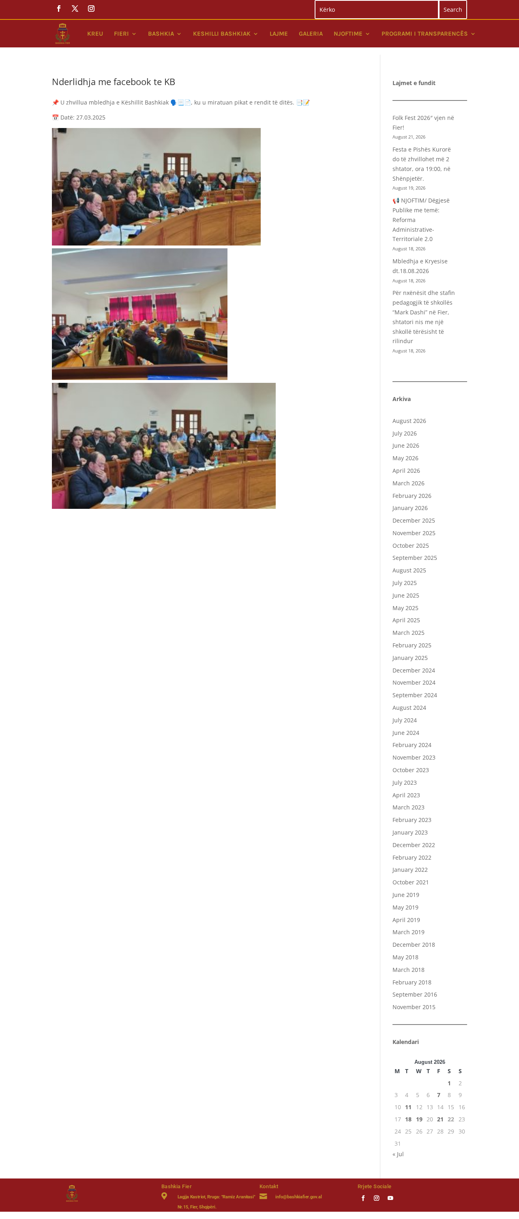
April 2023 (406, 795)
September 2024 (414, 695)
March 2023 (408, 807)
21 (440, 1119)
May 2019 (405, 907)
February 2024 (411, 745)
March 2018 (408, 969)
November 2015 (413, 1007)
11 (408, 1107)
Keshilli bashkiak (222, 33)
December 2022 (413, 845)
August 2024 (409, 707)
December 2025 (413, 520)
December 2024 (413, 670)
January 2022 (410, 869)
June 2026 (405, 445)
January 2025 (410, 658)
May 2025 (405, 608)
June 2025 (405, 595)
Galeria (311, 33)
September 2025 (414, 557)
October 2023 (410, 770)
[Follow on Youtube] (390, 1197)
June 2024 (405, 733)
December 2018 (413, 944)
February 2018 (411, 982)
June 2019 (405, 895)
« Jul (398, 1154)
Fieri (121, 33)
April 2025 (406, 620)
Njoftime (348, 33)
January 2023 (410, 832)
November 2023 (413, 757)
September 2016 (414, 994)
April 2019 (406, 920)
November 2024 (413, 682)
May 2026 (405, 458)
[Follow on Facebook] (363, 1197)
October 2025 (410, 545)
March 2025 (408, 632)
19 (419, 1119)
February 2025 (411, 645)
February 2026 (411, 496)
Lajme (279, 33)
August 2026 (409, 421)
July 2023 (404, 782)
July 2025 (404, 583)
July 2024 (404, 720)
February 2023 (411, 820)
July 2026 (404, 433)
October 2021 (410, 882)
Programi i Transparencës (425, 33)
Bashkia (161, 33)
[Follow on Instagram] (376, 1197)
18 (408, 1119)
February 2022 (411, 857)
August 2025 (409, 570)
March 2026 (408, 483)
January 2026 (410, 508)
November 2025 (413, 533)
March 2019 (408, 932)
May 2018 (405, 957)
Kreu (95, 33)
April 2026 (406, 470)
